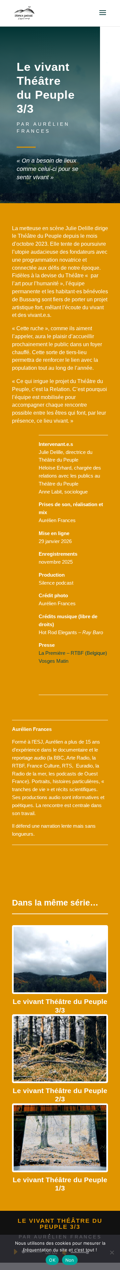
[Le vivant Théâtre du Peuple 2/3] (60, 1048)
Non (69, 1260)
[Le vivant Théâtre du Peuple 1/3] (60, 1137)
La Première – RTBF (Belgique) (73, 653)
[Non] (111, 1252)
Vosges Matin (53, 661)
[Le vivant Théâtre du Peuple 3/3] (60, 959)
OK (52, 1260)
